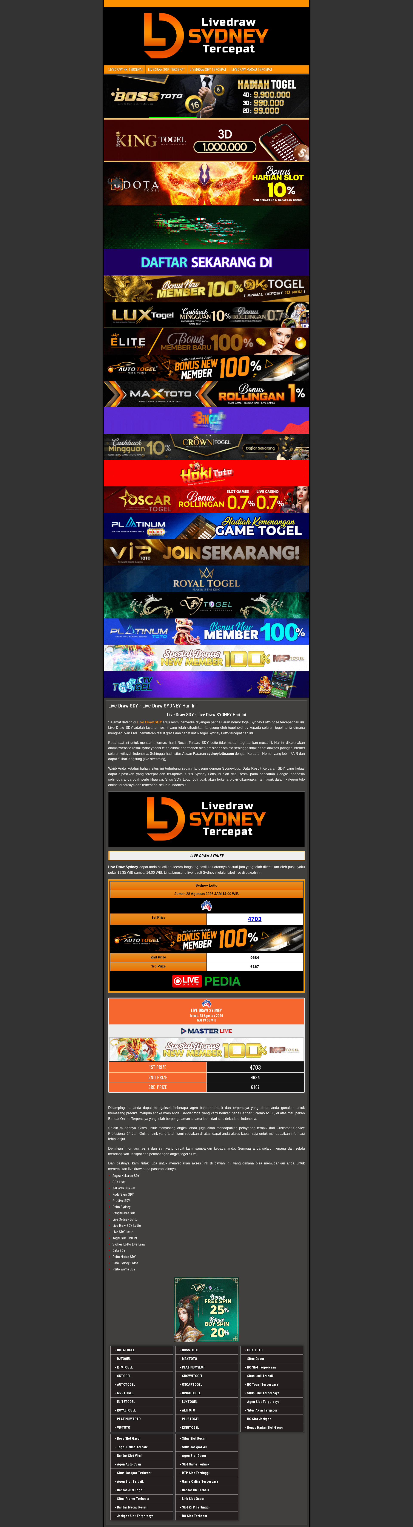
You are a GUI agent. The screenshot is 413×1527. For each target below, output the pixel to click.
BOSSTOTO (190, 1350)
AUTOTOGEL (126, 1384)
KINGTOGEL (190, 1428)
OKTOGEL (124, 1376)
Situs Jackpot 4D (194, 1447)
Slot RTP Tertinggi (196, 1507)
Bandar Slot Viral (129, 1456)
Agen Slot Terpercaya (263, 1402)
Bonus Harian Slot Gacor (265, 1428)
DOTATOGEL (126, 1350)
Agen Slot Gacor (194, 1456)
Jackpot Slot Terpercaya (135, 1516)
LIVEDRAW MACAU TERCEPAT (252, 70)
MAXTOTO (189, 1359)
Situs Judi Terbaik (260, 1376)
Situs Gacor (255, 1359)
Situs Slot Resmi (194, 1438)
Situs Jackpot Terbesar (134, 1473)
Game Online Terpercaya (200, 1481)
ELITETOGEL (126, 1402)
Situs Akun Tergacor (262, 1410)
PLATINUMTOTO (129, 1419)
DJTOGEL (124, 1359)
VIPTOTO (123, 1428)
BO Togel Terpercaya (262, 1384)
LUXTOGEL (189, 1402)
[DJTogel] (206, 1309)
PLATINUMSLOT (193, 1367)
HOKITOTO (255, 1350)
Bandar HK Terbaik (195, 1490)
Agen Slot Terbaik (130, 1481)
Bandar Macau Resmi (132, 1507)
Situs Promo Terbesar (133, 1499)
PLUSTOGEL (190, 1419)
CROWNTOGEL (192, 1376)
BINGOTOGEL (191, 1393)
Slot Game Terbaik (195, 1464)
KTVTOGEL (125, 1367)
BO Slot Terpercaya (261, 1367)
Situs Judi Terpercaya (263, 1393)
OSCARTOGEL (192, 1384)
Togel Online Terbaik (132, 1447)
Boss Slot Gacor (129, 1438)
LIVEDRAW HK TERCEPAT (125, 70)
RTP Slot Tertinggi (196, 1473)
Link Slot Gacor (193, 1499)
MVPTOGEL (125, 1393)
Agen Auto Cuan (129, 1464)
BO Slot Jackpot (259, 1419)
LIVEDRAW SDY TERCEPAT (208, 70)
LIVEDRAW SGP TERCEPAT (166, 70)
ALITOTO (188, 1410)
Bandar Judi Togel (130, 1490)
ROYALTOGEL (126, 1410)
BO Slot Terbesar (194, 1516)
